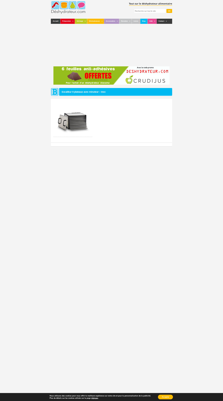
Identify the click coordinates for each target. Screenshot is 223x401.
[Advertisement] (111, 44)
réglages (94, 398)
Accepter (165, 397)
